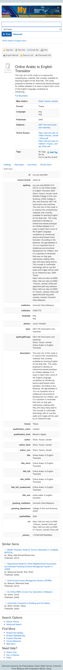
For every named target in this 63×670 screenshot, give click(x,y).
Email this (34, 49)
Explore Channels (13, 638)
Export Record (12, 55)
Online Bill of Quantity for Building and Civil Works (28, 603)
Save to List (28, 55)
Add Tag (53, 152)
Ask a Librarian (12, 655)
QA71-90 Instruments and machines (48, 126)
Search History (12, 621)
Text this (21, 49)
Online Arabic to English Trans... (14, 40)
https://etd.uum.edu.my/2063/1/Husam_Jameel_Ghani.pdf (48, 135)
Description (19, 164)
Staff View (8, 168)
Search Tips (11, 652)
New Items (11, 643)
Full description (21, 95)
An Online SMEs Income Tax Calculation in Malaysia (29, 591)
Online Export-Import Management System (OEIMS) (29, 580)
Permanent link (44, 55)
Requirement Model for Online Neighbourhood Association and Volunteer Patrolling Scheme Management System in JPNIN (30, 566)
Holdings (7, 164)
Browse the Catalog (14, 632)
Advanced (17, 34)
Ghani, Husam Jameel (48, 101)
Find (7, 34)
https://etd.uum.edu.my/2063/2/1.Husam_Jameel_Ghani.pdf (48, 143)
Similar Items (46, 164)
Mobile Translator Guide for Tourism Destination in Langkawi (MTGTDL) (31, 551)
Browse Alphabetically (15, 635)
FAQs (8, 657)
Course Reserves (13, 641)
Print (45, 49)
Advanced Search (14, 624)
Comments (32, 164)
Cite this (9, 49)
